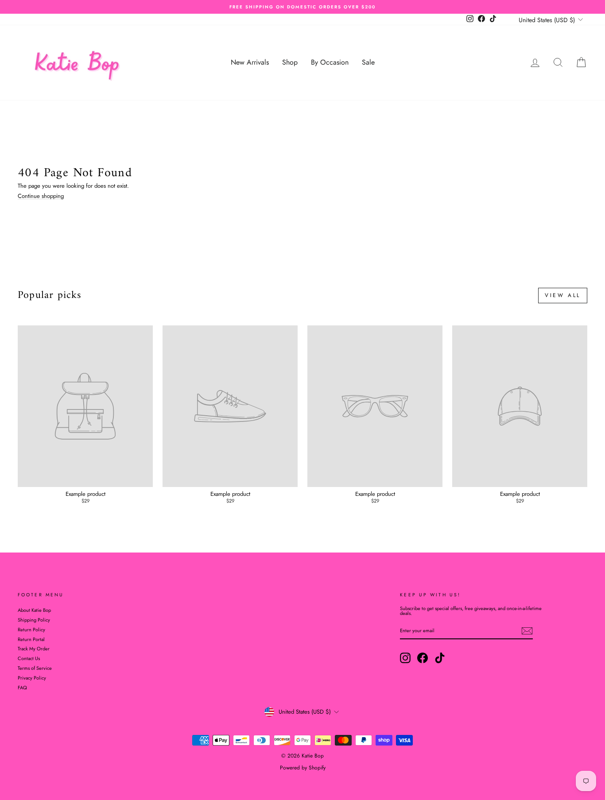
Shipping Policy (34, 619)
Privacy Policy (32, 677)
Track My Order (34, 648)
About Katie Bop (34, 610)
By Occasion (330, 62)
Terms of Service (35, 668)
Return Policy (31, 629)
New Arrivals (250, 62)
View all (563, 295)
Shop (290, 62)
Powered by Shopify (303, 768)
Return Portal (31, 639)
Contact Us (29, 658)
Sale (368, 62)
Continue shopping (41, 196)
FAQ (22, 687)
